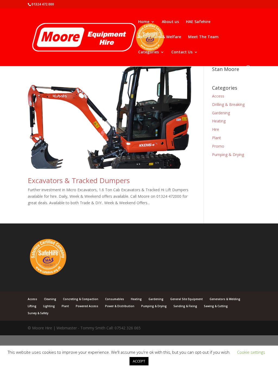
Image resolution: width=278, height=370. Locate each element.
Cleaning (50, 299)
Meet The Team (203, 37)
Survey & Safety (38, 313)
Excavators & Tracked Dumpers (79, 180)
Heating (219, 121)
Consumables (114, 299)
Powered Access (87, 306)
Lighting (49, 306)
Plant (216, 137)
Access (218, 96)
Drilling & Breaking (228, 104)
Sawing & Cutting (216, 306)
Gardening (221, 112)
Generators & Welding (225, 299)
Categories (148, 52)
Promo (218, 146)
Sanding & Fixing (185, 306)
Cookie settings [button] (251, 352)
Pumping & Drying (228, 154)
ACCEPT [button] (139, 361)
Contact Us (181, 52)
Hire (215, 129)
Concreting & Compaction (80, 299)
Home (143, 22)
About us (170, 22)
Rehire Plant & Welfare (159, 37)
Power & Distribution (119, 306)
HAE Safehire (198, 22)
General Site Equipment (186, 299)
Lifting (32, 306)
